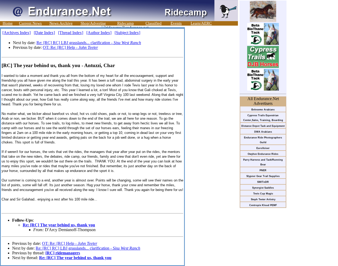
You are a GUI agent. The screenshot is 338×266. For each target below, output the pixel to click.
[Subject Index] (127, 32)
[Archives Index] (16, 32)
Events (176, 23)
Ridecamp (125, 23)
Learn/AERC (201, 23)
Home (8, 23)
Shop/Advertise (93, 23)
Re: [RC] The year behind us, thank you (59, 225)
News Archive (61, 23)
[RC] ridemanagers (62, 253)
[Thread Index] (70, 32)
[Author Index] (98, 32)
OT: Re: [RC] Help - (70, 47)
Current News (30, 23)
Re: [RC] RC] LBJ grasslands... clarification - (88, 42)
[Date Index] (44, 32)
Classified (153, 23)
